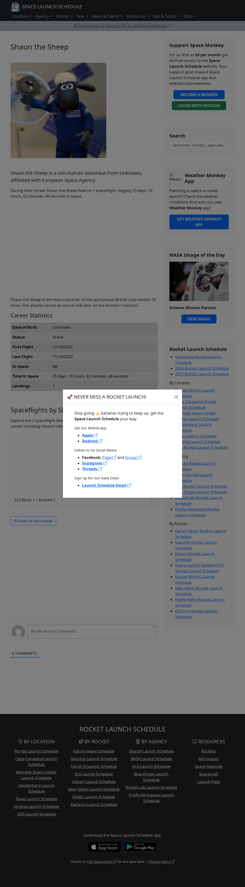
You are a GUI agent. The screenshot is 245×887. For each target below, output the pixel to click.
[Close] (176, 397)
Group (131, 457)
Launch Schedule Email (104, 485)
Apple (88, 435)
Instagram (92, 463)
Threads (90, 469)
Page (107, 457)
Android (90, 441)
